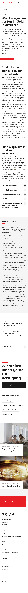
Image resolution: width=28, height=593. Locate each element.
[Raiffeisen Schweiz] (6, 2)
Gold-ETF (15, 169)
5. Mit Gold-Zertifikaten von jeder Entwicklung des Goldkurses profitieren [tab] (12, 205)
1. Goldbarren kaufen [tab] (9, 185)
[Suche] (21, 2)
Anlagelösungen (7, 401)
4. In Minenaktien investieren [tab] (12, 199)
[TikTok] (13, 514)
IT (8, 581)
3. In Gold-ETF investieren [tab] (11, 194)
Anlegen (20, 405)
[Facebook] (6, 514)
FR (5, 581)
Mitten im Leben (8, 414)
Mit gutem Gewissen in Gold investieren (13, 141)
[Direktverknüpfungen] (18, 2)
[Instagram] (10, 514)
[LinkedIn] (3, 514)
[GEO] (21, 501)
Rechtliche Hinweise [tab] (9, 347)
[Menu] (26, 2)
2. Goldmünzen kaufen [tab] (10, 190)
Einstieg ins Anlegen (9, 405)
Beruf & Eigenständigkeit (10, 410)
